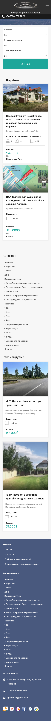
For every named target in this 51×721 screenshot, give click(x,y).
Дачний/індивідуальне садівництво (23, 283)
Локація (8, 30)
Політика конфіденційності (17, 559)
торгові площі (12, 345)
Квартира (9, 304)
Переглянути (25, 106)
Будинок (8, 262)
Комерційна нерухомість (16, 324)
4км (8, 320)
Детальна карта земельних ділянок (21, 564)
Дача (6, 275)
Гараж (7, 270)
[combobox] (25, 35)
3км (8, 316)
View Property (25, 389)
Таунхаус (10, 266)
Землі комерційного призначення (22, 295)
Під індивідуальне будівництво (21, 299)
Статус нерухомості (14, 40)
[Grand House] (25, 10)
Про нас (8, 549)
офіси (8, 332)
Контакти (9, 554)
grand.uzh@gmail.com (17, 697)
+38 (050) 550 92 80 (15, 16)
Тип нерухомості (12, 50)
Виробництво (12, 328)
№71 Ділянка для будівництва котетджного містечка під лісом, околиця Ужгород (25, 200)
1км (7, 308)
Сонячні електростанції (17, 341)
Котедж (8, 349)
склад (9, 337)
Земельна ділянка (12, 279)
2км (8, 312)
